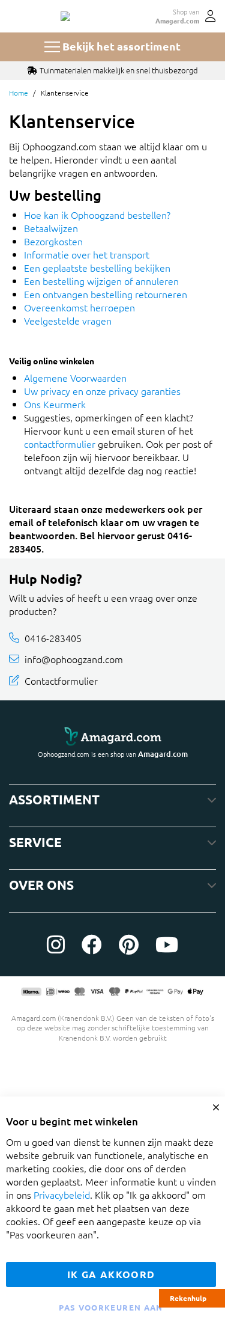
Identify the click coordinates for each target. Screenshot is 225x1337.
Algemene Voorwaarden (75, 377)
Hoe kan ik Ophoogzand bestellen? (97, 214)
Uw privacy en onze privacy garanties (102, 390)
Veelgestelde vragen (68, 320)
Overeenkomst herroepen (79, 307)
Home (18, 92)
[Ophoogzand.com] (65, 16)
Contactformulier (61, 680)
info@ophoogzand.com (74, 658)
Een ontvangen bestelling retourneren (105, 294)
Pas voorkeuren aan (111, 1307)
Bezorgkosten (53, 241)
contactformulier (59, 443)
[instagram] (56, 944)
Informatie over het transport (86, 254)
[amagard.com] (112, 736)
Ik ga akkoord (111, 1274)
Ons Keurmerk (55, 404)
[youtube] (166, 944)
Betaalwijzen (51, 227)
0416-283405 (53, 637)
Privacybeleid (62, 1194)
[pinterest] (129, 944)
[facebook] (92, 944)
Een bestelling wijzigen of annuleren (101, 280)
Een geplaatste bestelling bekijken (97, 267)
